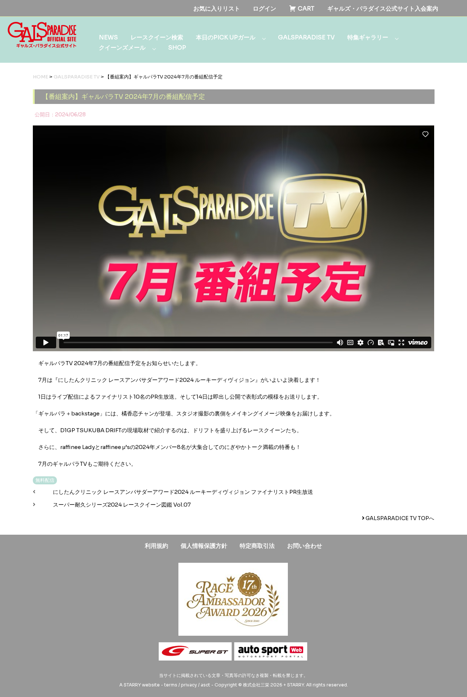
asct (205, 685)
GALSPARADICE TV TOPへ (399, 518)
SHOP (177, 47)
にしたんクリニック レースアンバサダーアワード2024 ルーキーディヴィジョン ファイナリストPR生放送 (183, 491)
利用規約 (156, 546)
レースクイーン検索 (157, 37)
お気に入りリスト (216, 8)
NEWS (108, 37)
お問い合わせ (304, 546)
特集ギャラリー (367, 37)
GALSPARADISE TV (306, 37)
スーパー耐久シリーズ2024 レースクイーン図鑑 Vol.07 (122, 504)
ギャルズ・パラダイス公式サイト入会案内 (382, 8)
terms (170, 685)
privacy (189, 685)
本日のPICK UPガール (225, 37)
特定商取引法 (257, 546)
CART (305, 8)
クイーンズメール (122, 47)
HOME (40, 77)
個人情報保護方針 (204, 546)
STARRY (132, 685)
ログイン (264, 8)
